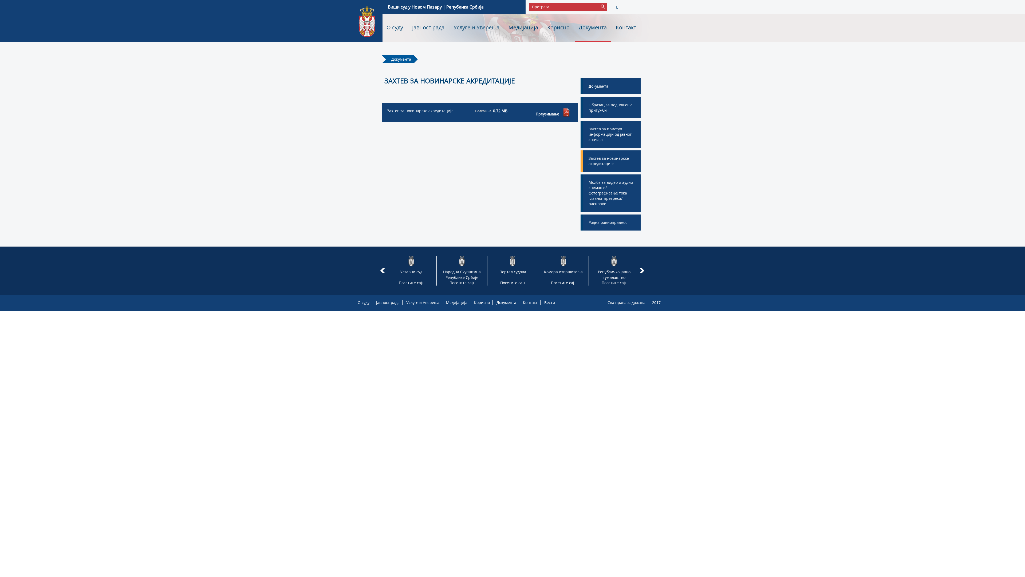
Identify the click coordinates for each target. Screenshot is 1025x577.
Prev (382, 271)
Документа (593, 27)
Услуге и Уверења (476, 27)
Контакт (626, 27)
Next (642, 271)
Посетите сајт (411, 282)
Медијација (523, 27)
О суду (395, 27)
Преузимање (547, 113)
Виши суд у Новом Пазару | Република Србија (436, 7)
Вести (549, 302)
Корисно (558, 27)
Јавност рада (428, 27)
